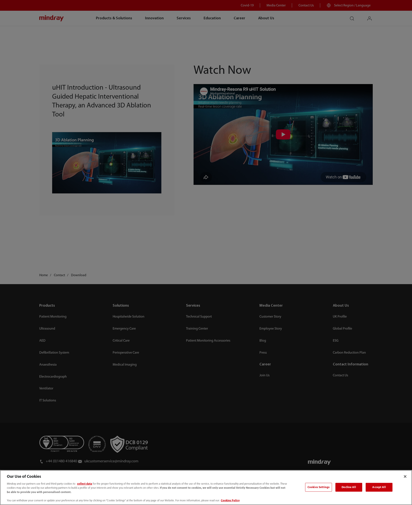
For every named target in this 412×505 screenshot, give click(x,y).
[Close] (405, 476)
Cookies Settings (318, 487)
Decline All (349, 487)
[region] (206, 487)
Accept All (379, 487)
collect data (84, 483)
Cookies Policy (230, 500)
